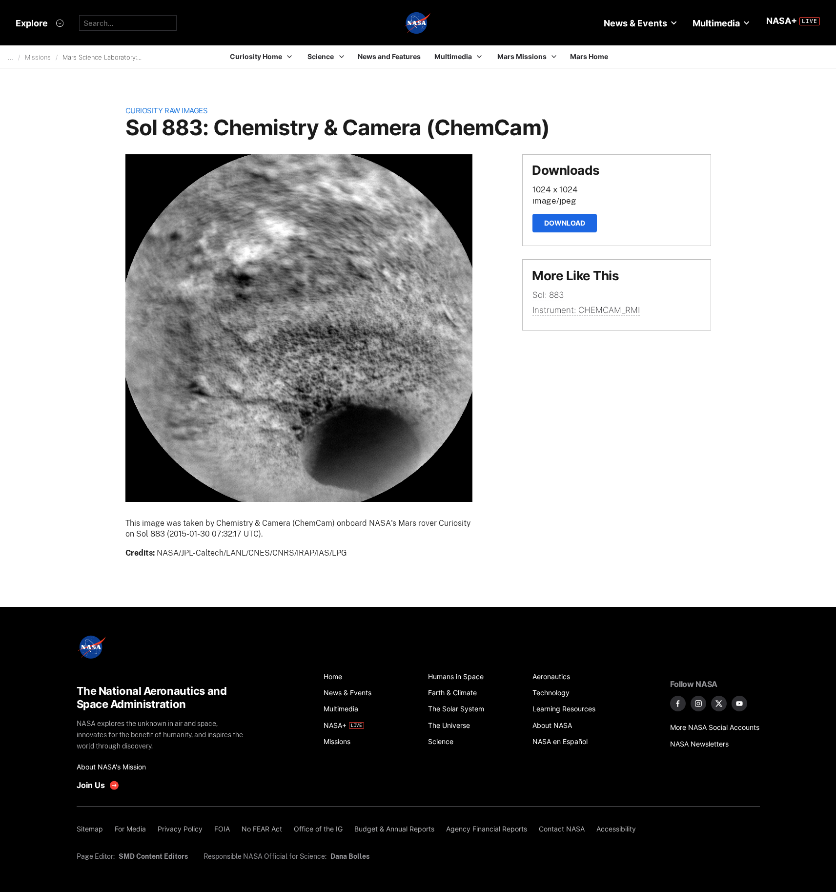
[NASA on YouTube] (739, 703)
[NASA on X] (719, 703)
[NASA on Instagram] (698, 703)
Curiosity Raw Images (166, 110)
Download (564, 223)
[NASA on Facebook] (678, 703)
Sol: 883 (548, 295)
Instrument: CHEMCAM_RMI (586, 310)
